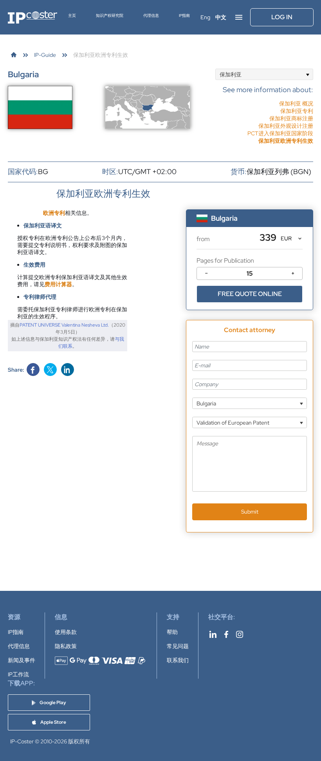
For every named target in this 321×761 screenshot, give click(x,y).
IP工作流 (18, 674)
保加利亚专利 (296, 110)
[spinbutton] (249, 273)
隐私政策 (66, 646)
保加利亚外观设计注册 (285, 125)
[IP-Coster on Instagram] (239, 634)
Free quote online (250, 294)
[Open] (307, 74)
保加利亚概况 (296, 103)
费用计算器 (58, 284)
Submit (249, 511)
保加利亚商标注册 (291, 118)
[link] (14, 55)
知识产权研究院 (109, 15)
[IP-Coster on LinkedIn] (213, 634)
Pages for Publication (225, 260)
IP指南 (184, 15)
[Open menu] (238, 17)
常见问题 (178, 646)
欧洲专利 (54, 212)
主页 (72, 15)
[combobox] (264, 74)
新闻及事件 (21, 660)
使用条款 (66, 632)
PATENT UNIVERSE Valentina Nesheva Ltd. (64, 325)
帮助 (172, 632)
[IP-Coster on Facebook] (226, 634)
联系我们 (178, 660)
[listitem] (268, 111)
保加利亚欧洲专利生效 (285, 140)
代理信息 (151, 15)
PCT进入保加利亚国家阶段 (280, 133)
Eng (205, 17)
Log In (281, 17)
